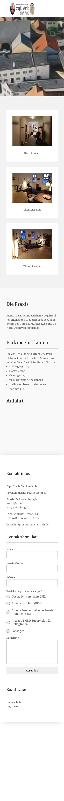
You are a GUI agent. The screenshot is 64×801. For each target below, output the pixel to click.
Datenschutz (14, 702)
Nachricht (12, 638)
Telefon (10, 577)
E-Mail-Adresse (15, 563)
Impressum (13, 706)
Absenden (32, 670)
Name (10, 549)
